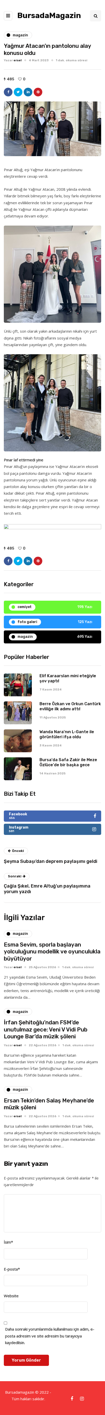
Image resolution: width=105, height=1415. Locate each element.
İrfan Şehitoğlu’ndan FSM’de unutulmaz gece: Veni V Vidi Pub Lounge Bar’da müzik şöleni (45, 1029)
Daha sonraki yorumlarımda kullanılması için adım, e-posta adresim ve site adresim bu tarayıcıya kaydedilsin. (49, 1335)
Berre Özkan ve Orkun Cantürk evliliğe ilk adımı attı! (70, 706)
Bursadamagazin (20, 1392)
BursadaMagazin (49, 15)
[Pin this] (38, 92)
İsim (8, 1242)
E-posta (12, 1269)
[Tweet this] (18, 92)
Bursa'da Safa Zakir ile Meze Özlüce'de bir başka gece (68, 762)
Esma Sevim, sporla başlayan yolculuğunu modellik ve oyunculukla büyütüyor (52, 951)
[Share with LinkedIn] (28, 92)
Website (11, 1295)
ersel (18, 60)
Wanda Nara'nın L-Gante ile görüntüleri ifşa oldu (67, 734)
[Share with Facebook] (8, 92)
